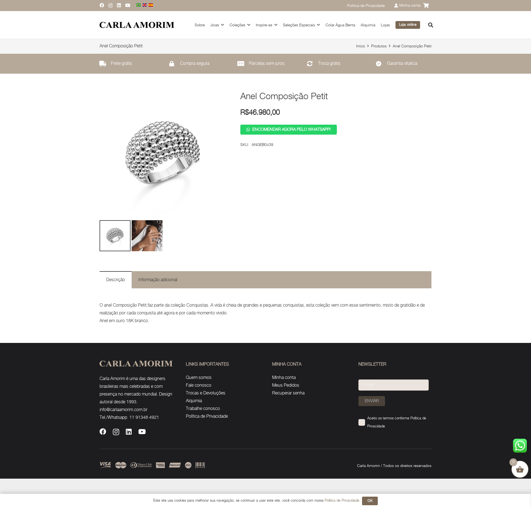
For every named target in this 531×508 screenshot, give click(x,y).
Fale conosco (198, 385)
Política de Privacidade (207, 416)
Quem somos (199, 377)
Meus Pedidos (285, 385)
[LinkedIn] (119, 5)
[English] (144, 5)
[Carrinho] (425, 5)
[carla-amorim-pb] (137, 25)
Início (360, 46)
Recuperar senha (288, 393)
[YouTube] (127, 5)
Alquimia (194, 401)
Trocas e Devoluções (205, 393)
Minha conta (284, 377)
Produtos (379, 46)
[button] (430, 24)
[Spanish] (151, 5)
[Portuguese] (138, 5)
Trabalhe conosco (203, 408)
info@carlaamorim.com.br (123, 409)
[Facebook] (102, 5)
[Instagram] (110, 5)
